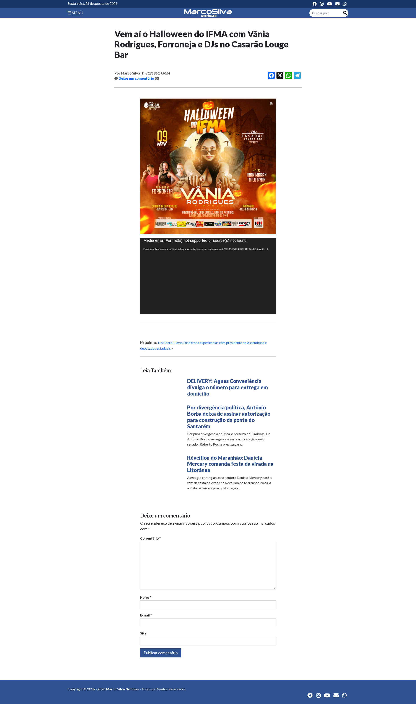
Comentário (150, 538)
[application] (208, 276)
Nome (145, 597)
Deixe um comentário (136, 78)
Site (143, 633)
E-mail (146, 615)
